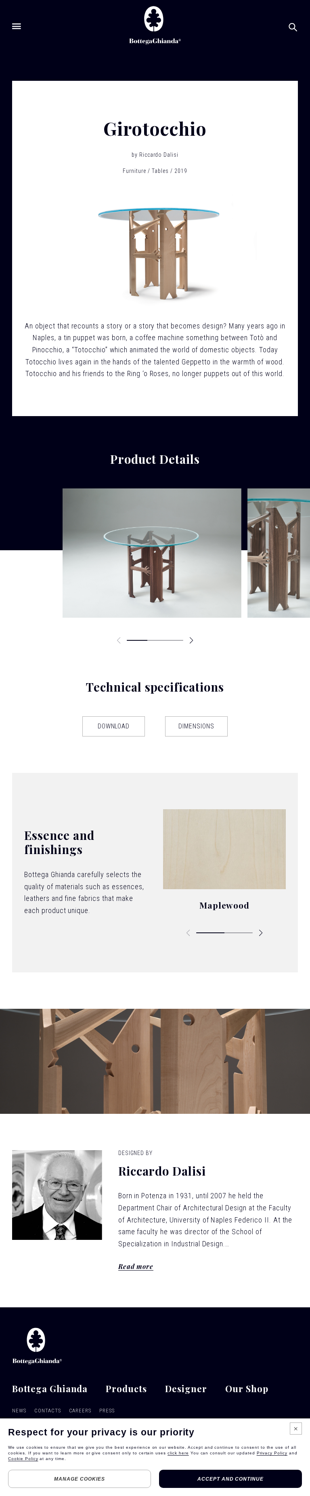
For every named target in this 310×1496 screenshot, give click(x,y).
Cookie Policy (23, 1458)
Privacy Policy (272, 1453)
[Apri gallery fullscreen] (152, 553)
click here (178, 1453)
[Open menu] (16, 26)
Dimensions (196, 726)
